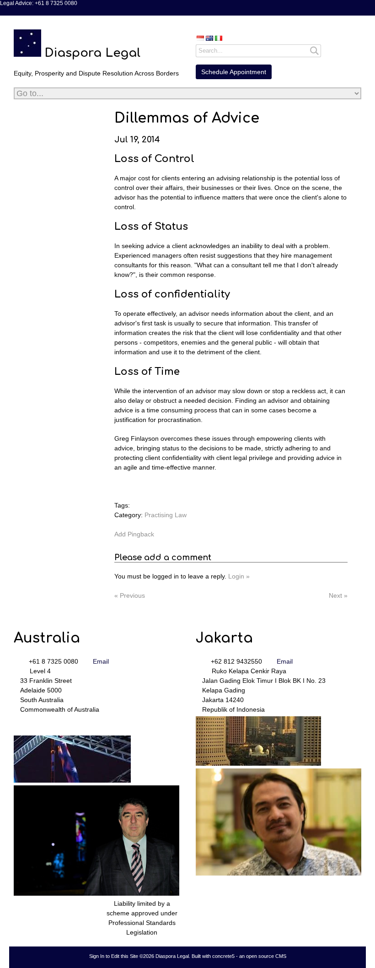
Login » (239, 576)
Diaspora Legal (92, 52)
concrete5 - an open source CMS (249, 956)
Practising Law (166, 515)
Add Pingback (134, 534)
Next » (338, 595)
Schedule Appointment (233, 72)
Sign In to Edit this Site (113, 956)
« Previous (129, 595)
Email (101, 661)
